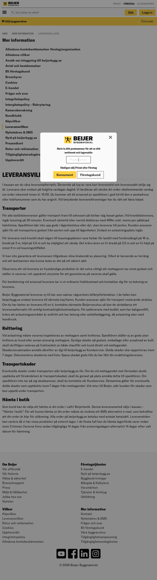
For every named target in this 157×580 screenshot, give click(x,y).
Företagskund (90, 175)
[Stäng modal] (110, 137)
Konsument (64, 175)
